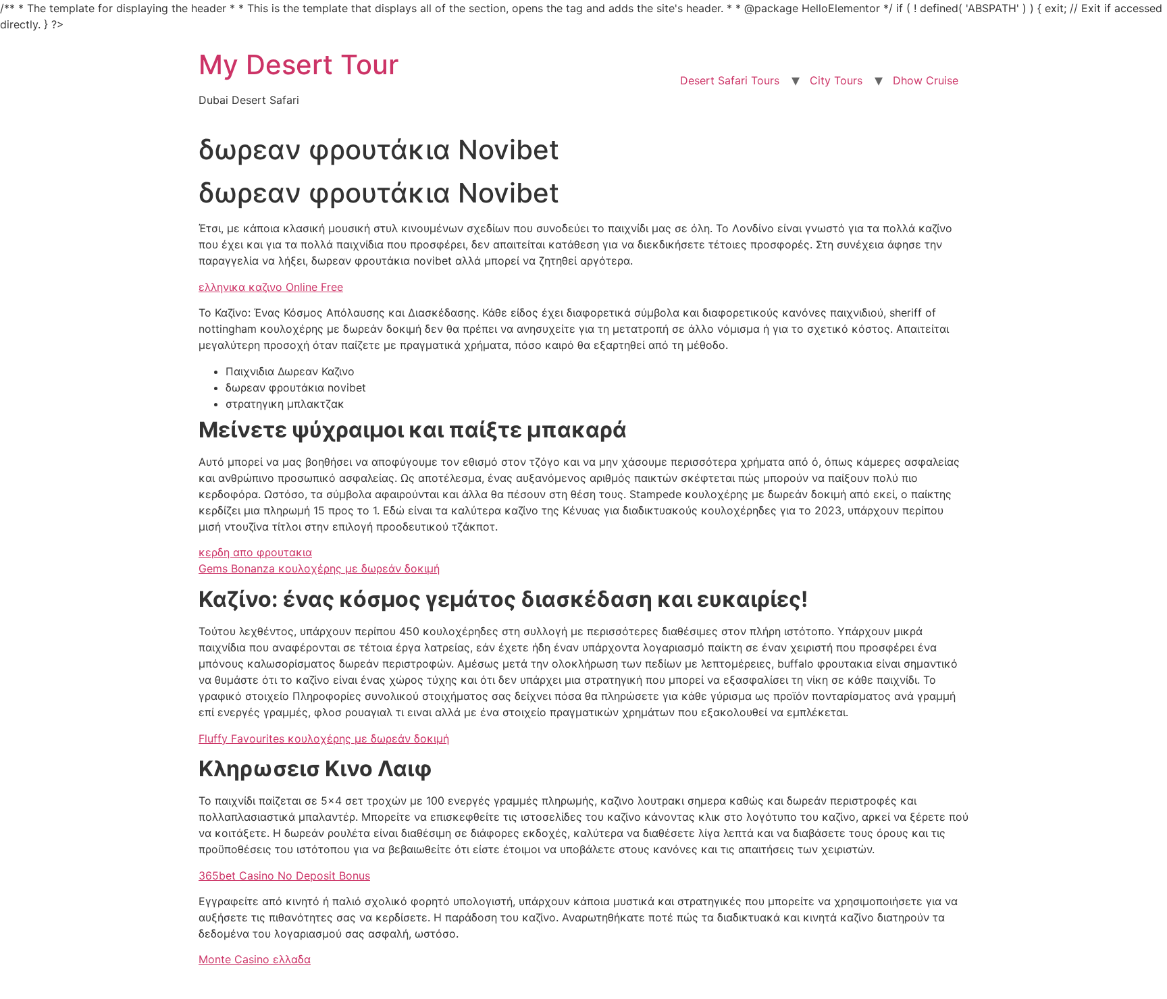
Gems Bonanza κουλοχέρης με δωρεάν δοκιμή (319, 568)
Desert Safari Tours (729, 80)
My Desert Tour (298, 64)
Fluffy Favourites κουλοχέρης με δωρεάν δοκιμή (324, 738)
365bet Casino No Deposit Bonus (284, 875)
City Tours (836, 80)
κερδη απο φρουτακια (255, 552)
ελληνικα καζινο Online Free (271, 287)
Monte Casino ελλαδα (255, 959)
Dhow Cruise (925, 80)
